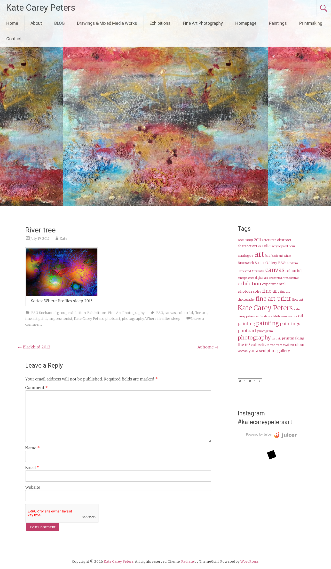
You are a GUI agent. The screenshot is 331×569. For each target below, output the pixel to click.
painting (267, 323)
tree (272, 345)
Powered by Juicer (259, 434)
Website (32, 487)
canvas (170, 313)
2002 (241, 240)
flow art (297, 299)
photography (133, 318)
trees (279, 345)
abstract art (247, 246)
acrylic (264, 246)
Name (32, 447)
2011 (257, 240)
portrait (276, 338)
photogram (265, 331)
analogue (245, 256)
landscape (266, 316)
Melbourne (280, 316)
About (36, 23)
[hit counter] (250, 381)
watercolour (294, 344)
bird (267, 255)
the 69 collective (253, 344)
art (259, 254)
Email (32, 467)
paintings (290, 323)
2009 (249, 240)
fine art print (36, 318)
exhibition (249, 284)
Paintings (278, 23)
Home (12, 23)
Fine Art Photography (203, 23)
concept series (246, 278)
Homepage (246, 23)
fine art (201, 313)
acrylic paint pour (283, 246)
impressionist (60, 318)
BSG (159, 313)
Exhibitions (160, 23)
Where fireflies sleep (162, 318)
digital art (261, 278)
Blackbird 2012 (34, 347)
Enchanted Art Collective (284, 278)
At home (208, 347)
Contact (14, 38)
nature (292, 316)
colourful (185, 313)
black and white (281, 255)
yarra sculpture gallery (269, 350)
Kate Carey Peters (40, 8)
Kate (63, 238)
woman (243, 351)
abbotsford (269, 240)
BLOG (59, 23)
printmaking (293, 338)
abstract (284, 240)
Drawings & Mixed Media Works (107, 23)
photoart (112, 318)
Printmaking (310, 23)
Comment (36, 387)
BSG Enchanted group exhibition (58, 313)
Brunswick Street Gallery (257, 263)
